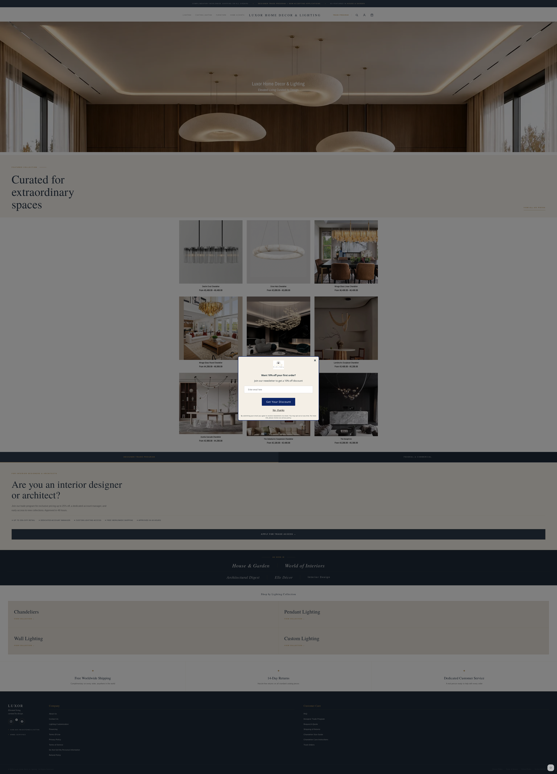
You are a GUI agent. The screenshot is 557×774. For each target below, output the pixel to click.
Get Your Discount (278, 402)
